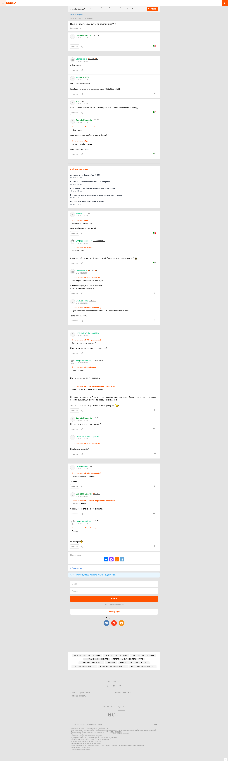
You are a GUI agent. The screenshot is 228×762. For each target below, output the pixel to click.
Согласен (152, 9)
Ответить (74, 46)
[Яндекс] (114, 623)
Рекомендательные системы (80, 749)
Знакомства (89, 19)
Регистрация (114, 612)
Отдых (80, 19)
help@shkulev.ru (86, 747)
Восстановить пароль (114, 604)
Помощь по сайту (78, 696)
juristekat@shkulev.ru (137, 745)
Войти (114, 599)
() (84, 241)
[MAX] (111, 559)
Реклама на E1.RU (123, 693)
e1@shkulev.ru (97, 743)
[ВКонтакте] (106, 559)
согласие (142, 8)
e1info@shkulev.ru (124, 745)
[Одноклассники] (117, 559)
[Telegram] (122, 559)
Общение (73, 19)
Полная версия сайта (80, 693)
